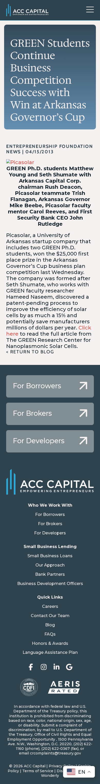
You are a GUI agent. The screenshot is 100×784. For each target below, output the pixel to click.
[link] (50, 386)
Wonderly (50, 775)
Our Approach (50, 565)
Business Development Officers (50, 583)
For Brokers (50, 523)
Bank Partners (50, 574)
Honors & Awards (50, 643)
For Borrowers (50, 514)
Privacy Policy (62, 766)
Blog (50, 624)
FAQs (50, 634)
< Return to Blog (30, 352)
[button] (90, 10)
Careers (50, 606)
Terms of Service (37, 771)
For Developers (50, 533)
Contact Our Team (50, 615)
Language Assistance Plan (50, 652)
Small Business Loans (50, 555)
